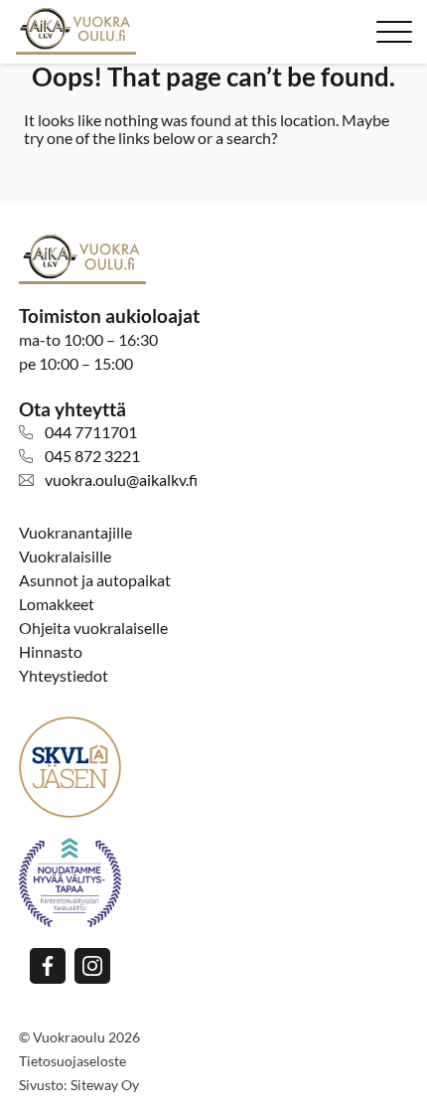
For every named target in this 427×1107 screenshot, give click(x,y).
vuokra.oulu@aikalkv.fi (121, 479)
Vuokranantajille (75, 532)
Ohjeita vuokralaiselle (93, 627)
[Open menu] (394, 32)
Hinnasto (50, 651)
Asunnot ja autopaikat (95, 579)
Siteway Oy (105, 1084)
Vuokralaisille (65, 556)
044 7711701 (91, 431)
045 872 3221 (92, 455)
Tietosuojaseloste (72, 1060)
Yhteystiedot (63, 675)
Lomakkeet (56, 603)
